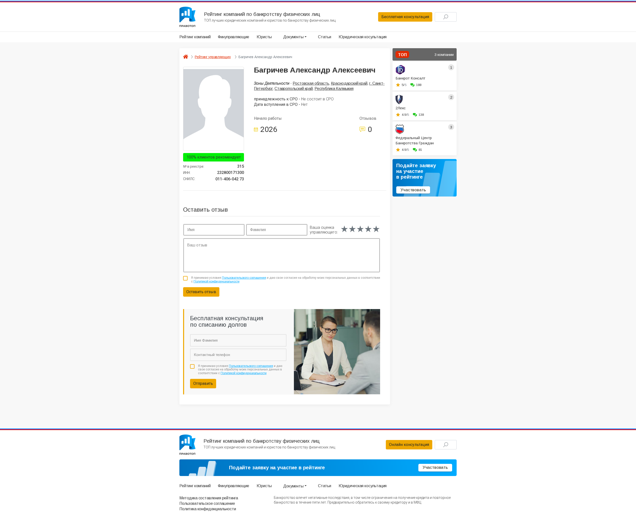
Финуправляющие (233, 37)
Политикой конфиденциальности (216, 281)
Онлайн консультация (409, 444)
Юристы (264, 37)
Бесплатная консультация (405, 16)
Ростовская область (311, 83)
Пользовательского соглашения (244, 277)
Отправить (203, 383)
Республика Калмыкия (334, 88)
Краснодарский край (349, 83)
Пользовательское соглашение (207, 503)
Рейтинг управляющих (213, 57)
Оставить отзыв (201, 291)
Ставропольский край (294, 88)
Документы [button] (293, 37)
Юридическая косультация (363, 37)
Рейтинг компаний (194, 37)
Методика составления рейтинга (208, 498)
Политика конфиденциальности (207, 509)
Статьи (324, 37)
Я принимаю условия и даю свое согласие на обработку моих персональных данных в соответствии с (285, 279)
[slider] (360, 229)
